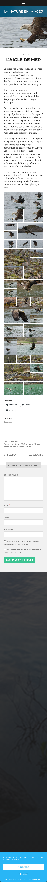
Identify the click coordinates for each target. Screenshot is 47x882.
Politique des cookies (12, 879)
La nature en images (23, 11)
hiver (37, 444)
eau (17, 444)
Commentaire (11, 475)
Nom (7, 505)
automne (9, 444)
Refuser (23, 874)
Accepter (23, 867)
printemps (26, 447)
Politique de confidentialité (32, 879)
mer (7, 447)
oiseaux (14, 447)
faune (30, 444)
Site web (8, 529)
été (23, 444)
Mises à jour (14, 441)
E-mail (7, 517)
